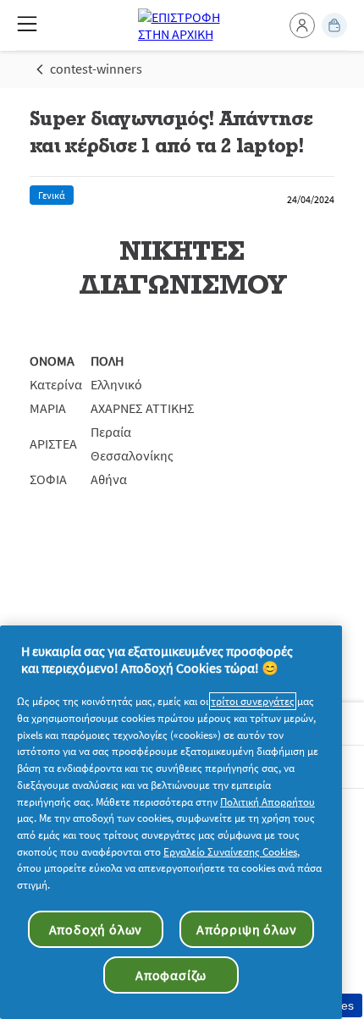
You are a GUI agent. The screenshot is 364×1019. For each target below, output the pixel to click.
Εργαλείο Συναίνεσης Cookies (230, 852)
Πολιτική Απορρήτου (267, 802)
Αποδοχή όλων (96, 929)
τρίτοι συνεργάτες (253, 701)
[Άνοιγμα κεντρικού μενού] (27, 24)
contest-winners (96, 68)
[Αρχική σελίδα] (182, 25)
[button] (302, 25)
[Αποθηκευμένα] (334, 25)
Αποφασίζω (171, 975)
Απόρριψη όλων (246, 929)
